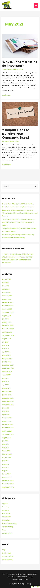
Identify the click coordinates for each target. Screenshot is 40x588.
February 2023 (7, 391)
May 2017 (5, 471)
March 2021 (6, 451)
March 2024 (6, 355)
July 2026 (5, 282)
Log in (4, 550)
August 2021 (6, 438)
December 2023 (7, 365)
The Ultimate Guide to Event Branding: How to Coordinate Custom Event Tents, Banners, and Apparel (18, 222)
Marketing (6, 520)
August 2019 (6, 457)
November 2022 (8, 401)
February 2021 (7, 454)
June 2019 (5, 464)
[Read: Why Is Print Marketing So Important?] (20, 46)
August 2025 (6, 316)
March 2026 (6, 292)
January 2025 (6, 322)
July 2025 (5, 319)
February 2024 (7, 358)
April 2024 (6, 352)
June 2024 (5, 345)
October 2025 (7, 309)
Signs (4, 530)
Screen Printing (7, 69)
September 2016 (8, 487)
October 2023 (7, 372)
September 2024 (8, 335)
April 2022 (6, 414)
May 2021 (5, 447)
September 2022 (8, 405)
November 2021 (8, 428)
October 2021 (7, 431)
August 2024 (6, 339)
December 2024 (7, 325)
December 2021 (7, 424)
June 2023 (5, 381)
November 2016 (8, 484)
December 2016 (7, 480)
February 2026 (7, 296)
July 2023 (5, 378)
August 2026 (6, 279)
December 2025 (7, 302)
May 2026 (5, 286)
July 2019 (5, 461)
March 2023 (6, 388)
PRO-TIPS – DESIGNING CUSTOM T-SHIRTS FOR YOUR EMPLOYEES (17, 260)
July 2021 (5, 441)
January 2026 (6, 299)
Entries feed (6, 553)
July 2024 (5, 342)
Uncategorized (7, 533)
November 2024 (8, 329)
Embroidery (6, 517)
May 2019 (5, 467)
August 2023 (6, 375)
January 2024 (6, 362)
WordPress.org (7, 560)
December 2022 (7, 398)
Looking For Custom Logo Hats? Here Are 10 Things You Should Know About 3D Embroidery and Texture (19, 213)
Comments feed (7, 556)
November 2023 (8, 368)
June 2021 (5, 444)
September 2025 (8, 312)
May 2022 (5, 411)
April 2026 (6, 289)
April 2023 (6, 385)
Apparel (5, 503)
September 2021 (8, 434)
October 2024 (7, 332)
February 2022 (7, 418)
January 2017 (6, 477)
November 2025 (8, 306)
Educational (6, 513)
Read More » (6, 95)
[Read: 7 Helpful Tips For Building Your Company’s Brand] (20, 114)
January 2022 (6, 421)
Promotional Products (9, 523)
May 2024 (5, 348)
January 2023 (6, 395)
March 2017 (6, 474)
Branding (5, 507)
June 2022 (5, 408)
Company (5, 141)
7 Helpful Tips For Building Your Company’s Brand (15, 133)
